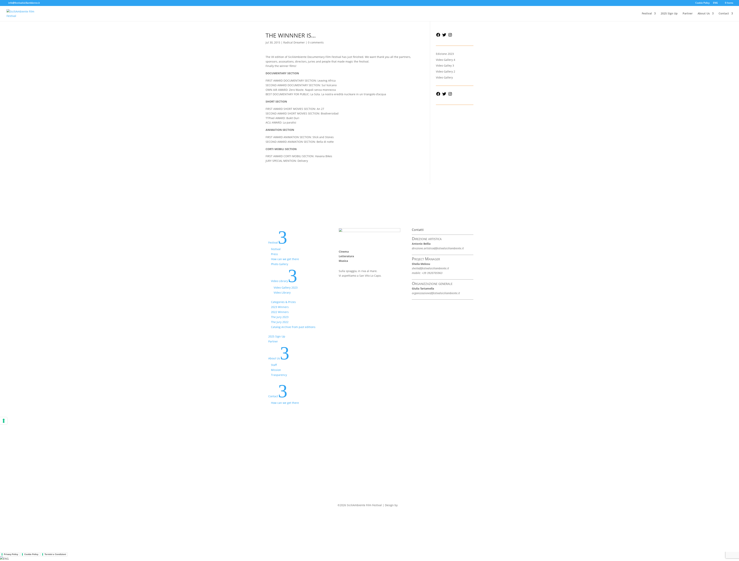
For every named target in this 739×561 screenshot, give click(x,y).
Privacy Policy (11, 554)
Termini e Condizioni (55, 554)
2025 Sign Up (669, 13)
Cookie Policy (702, 3)
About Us (704, 13)
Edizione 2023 (445, 54)
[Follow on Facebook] (342, 287)
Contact (724, 13)
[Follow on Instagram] (357, 287)
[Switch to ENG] (4, 558)
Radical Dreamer (294, 42)
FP (400, 505)
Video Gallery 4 (445, 60)
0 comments (316, 42)
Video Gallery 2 (445, 71)
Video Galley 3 (445, 65)
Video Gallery (444, 77)
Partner (688, 13)
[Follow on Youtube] (365, 287)
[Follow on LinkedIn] (373, 287)
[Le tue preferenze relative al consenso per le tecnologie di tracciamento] (3, 420)
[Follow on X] (349, 287)
